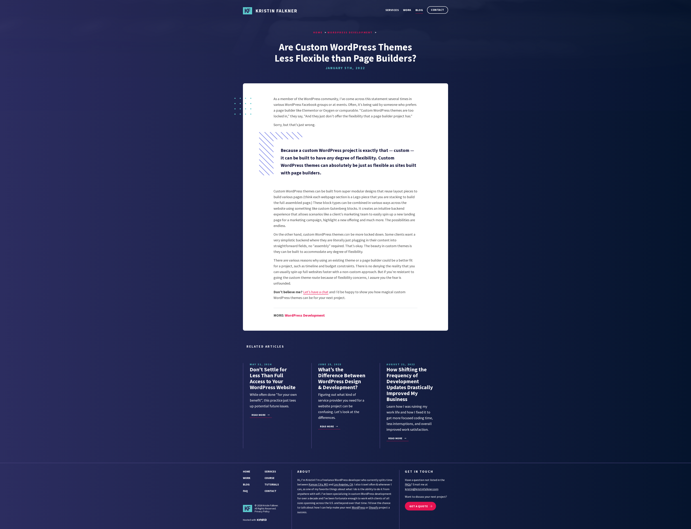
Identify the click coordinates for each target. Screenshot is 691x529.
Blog (419, 10)
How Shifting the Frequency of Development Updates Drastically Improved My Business (410, 384)
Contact (437, 10)
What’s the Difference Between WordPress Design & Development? (341, 378)
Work (407, 10)
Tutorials (272, 484)
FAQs (408, 484)
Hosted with (249, 519)
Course (269, 478)
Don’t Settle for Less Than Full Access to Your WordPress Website (272, 378)
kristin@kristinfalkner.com (421, 489)
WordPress (358, 507)
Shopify (373, 507)
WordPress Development (305, 315)
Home (246, 471)
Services (392, 10)
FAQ (245, 491)
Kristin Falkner (276, 11)
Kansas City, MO (318, 484)
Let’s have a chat (315, 292)
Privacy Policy (262, 511)
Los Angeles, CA (343, 484)
